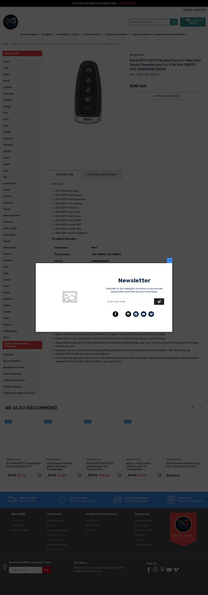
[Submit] (159, 301)
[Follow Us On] (115, 314)
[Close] (169, 260)
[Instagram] (128, 314)
